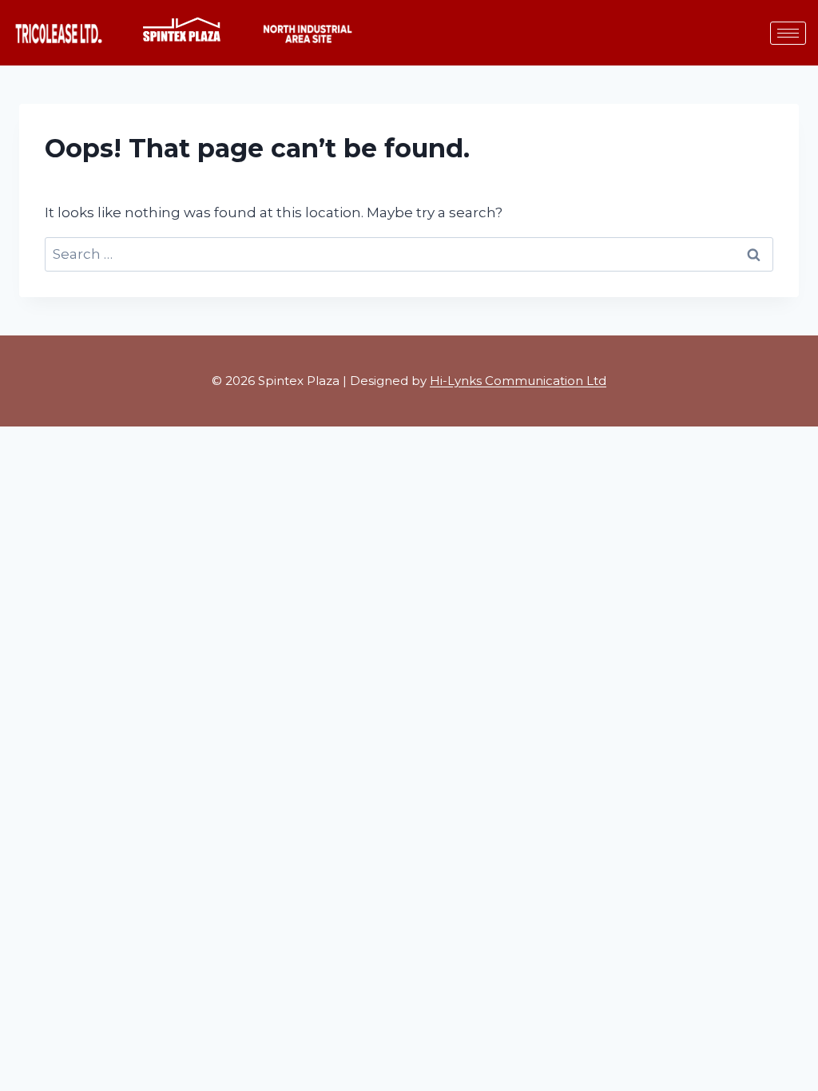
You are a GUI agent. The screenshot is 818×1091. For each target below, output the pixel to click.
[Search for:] (409, 254)
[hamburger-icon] (788, 33)
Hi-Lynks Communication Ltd (518, 380)
